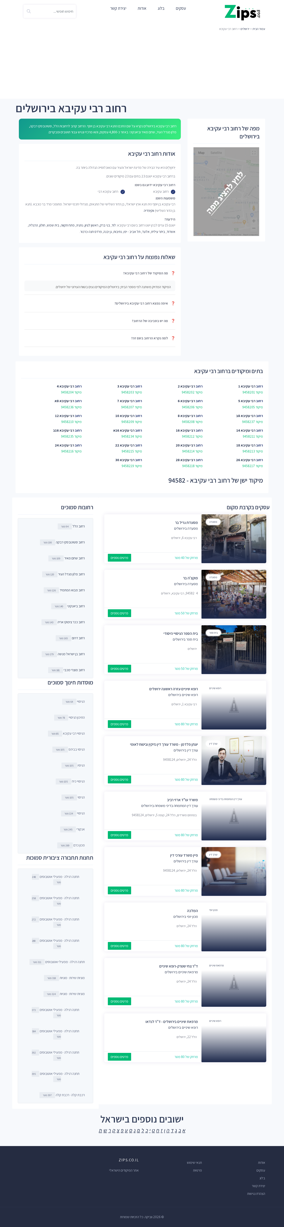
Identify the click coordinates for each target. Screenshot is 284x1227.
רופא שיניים (215, 688)
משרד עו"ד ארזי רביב (182, 799)
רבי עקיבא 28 (185, 460)
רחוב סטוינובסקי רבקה (70, 542)
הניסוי (75, 797)
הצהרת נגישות (256, 1193)
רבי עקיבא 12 (64, 415)
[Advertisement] (142, 65)
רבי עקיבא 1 (246, 386)
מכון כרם (73, 845)
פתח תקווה (68, 225)
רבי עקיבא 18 (245, 445)
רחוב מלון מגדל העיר (71, 574)
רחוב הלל (79, 526)
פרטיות (197, 1170)
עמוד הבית (258, 29)
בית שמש (53, 225)
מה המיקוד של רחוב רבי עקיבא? (149, 273)
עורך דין (213, 743)
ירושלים (245, 29)
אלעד (146, 231)
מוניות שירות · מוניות (66, 977)
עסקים (181, 8)
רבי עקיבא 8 (186, 415)
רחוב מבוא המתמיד (72, 590)
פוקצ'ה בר (190, 578)
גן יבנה (107, 231)
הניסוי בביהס (70, 749)
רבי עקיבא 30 (124, 460)
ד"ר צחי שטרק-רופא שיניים (178, 966)
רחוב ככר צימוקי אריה (71, 622)
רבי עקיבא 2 (186, 386)
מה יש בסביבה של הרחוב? (153, 321)
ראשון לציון (91, 225)
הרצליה (33, 225)
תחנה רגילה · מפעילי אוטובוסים (55, 879)
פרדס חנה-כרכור (91, 231)
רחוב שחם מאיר (74, 558)
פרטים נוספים (119, 557)
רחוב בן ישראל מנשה (71, 654)
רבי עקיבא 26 (245, 460)
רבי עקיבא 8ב (245, 415)
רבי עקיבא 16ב (63, 430)
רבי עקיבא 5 (246, 401)
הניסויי (75, 701)
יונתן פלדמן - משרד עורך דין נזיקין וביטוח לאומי (164, 744)
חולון (42, 225)
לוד (114, 225)
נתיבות (117, 231)
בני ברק (105, 225)
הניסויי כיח (72, 781)
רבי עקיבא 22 (124, 445)
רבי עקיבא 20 (185, 445)
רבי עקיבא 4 (65, 386)
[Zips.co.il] (242, 12)
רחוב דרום (78, 638)
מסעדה (213, 521)
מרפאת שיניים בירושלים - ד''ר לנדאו (172, 1021)
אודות (142, 8)
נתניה (79, 225)
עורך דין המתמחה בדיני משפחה (225, 799)
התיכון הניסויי (71, 717)
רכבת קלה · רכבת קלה (64, 1095)
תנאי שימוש (194, 1162)
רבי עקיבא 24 (64, 445)
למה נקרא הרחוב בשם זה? (153, 338)
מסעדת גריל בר (186, 522)
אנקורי (74, 829)
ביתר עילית (158, 231)
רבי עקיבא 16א (123, 430)
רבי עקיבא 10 (124, 415)
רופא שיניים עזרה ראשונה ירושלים (173, 688)
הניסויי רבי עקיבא (68, 733)
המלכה (192, 910)
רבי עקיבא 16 (185, 430)
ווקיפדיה (149, 210)
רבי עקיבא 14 (245, 430)
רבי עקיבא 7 (125, 401)
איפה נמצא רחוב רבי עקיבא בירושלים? (144, 303)
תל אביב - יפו (132, 231)
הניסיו (75, 765)
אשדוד (171, 231)
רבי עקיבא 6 (186, 401)
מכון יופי (213, 910)
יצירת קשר (118, 8)
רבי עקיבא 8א (64, 401)
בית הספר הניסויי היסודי (181, 633)
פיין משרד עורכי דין (184, 855)
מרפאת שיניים (216, 965)
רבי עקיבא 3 (125, 386)
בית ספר (213, 632)
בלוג (161, 8)
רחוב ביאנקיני (76, 606)
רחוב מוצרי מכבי (74, 670)
